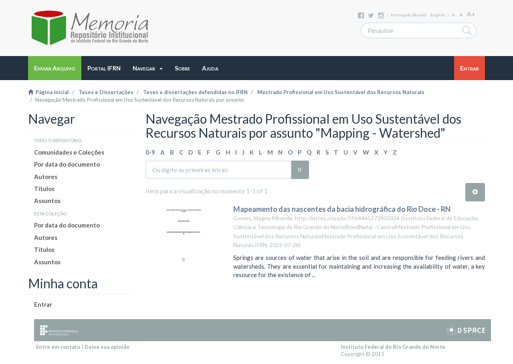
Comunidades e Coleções (69, 152)
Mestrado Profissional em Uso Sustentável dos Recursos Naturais (340, 92)
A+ (471, 14)
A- (453, 15)
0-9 (150, 152)
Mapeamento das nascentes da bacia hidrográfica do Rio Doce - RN (341, 209)
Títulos (44, 188)
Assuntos (47, 200)
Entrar (43, 304)
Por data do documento (67, 164)
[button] (148, 68)
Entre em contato (58, 347)
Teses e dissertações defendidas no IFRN (195, 92)
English (437, 14)
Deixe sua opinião (107, 347)
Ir (300, 169)
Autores (45, 176)
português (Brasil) (408, 14)
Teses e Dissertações (106, 92)
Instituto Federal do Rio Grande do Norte (393, 347)
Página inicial (51, 92)
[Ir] (467, 30)
